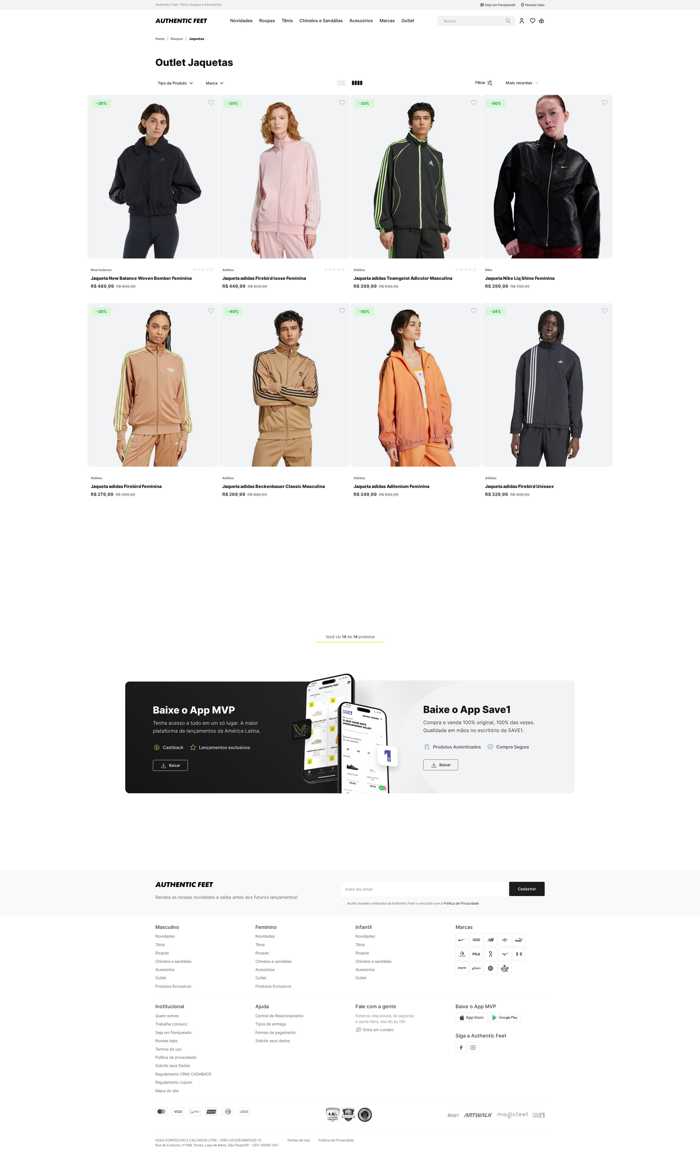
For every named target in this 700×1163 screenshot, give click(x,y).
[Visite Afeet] (453, 1115)
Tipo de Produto (172, 83)
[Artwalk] (478, 1115)
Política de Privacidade (461, 903)
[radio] (341, 83)
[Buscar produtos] (508, 21)
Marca (211, 83)
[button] (153, 253)
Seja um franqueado (500, 5)
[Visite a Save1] (538, 1115)
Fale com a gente (375, 1006)
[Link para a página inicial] (160, 38)
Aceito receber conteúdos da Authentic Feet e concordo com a (413, 903)
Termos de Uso (298, 1140)
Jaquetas (196, 39)
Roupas (177, 39)
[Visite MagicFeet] (512, 1115)
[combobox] (476, 21)
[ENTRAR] (521, 21)
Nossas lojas (534, 5)
